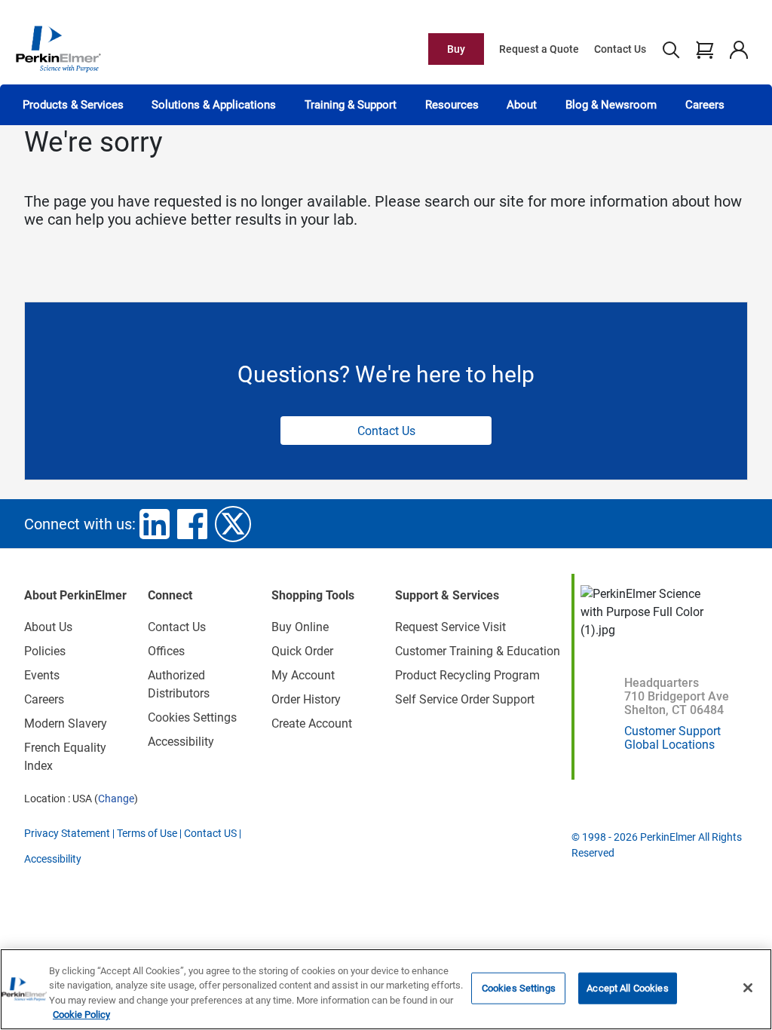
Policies (45, 651)
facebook (192, 524)
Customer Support (672, 731)
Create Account (311, 723)
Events (42, 675)
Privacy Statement (67, 833)
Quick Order (302, 651)
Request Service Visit (450, 627)
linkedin (154, 524)
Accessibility (181, 741)
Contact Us (620, 49)
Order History (306, 699)
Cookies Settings (519, 988)
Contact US (210, 833)
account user (738, 49)
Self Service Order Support (465, 699)
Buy (456, 49)
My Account (303, 675)
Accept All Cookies (627, 988)
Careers (705, 105)
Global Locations (669, 744)
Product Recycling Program (467, 675)
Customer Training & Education (477, 651)
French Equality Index (65, 756)
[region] (386, 989)
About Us (48, 627)
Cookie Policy (81, 1014)
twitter (233, 524)
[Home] (58, 48)
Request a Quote (539, 49)
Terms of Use (147, 833)
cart (704, 49)
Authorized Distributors (179, 684)
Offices (166, 651)
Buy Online (300, 627)
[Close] (747, 987)
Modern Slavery (65, 723)
